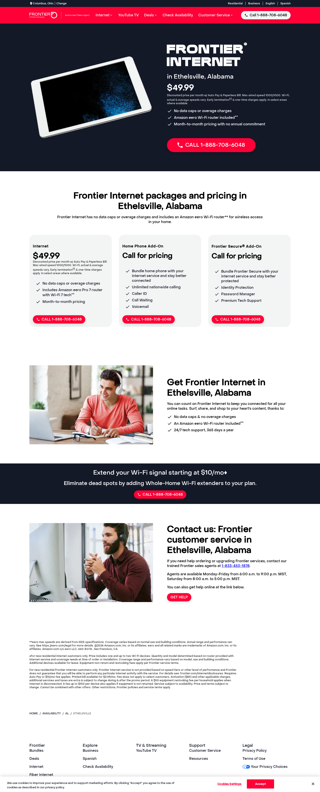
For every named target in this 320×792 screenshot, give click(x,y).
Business (254, 3)
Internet (36, 766)
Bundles (36, 750)
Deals (34, 758)
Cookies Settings (229, 784)
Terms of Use (254, 758)
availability (51, 713)
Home (33, 713)
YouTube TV (146, 750)
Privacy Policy (255, 750)
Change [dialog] (61, 3)
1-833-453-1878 (236, 566)
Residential (235, 3)
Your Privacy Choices (269, 766)
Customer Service (205, 750)
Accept (260, 784)
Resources (198, 758)
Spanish (285, 3)
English (270, 3)
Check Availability (98, 766)
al (67, 713)
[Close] (313, 784)
